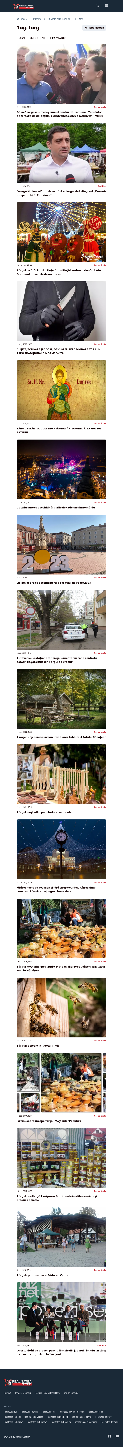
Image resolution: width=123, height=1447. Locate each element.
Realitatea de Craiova (13, 1422)
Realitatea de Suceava (37, 1422)
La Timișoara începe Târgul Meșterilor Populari (49, 1121)
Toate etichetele (96, 27)
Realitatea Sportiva (29, 1411)
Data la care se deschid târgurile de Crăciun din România (56, 507)
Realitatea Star (48, 1411)
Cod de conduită (71, 1393)
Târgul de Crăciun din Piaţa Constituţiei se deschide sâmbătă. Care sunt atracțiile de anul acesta (59, 272)
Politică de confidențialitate (47, 1393)
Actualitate (100, 107)
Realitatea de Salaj (12, 1417)
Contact (7, 1393)
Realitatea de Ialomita (81, 1417)
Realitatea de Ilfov (103, 1417)
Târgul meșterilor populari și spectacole (44, 812)
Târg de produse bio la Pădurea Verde (42, 1275)
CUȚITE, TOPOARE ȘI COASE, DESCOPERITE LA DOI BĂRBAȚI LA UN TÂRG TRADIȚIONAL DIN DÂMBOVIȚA (59, 351)
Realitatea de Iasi (95, 1411)
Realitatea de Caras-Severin (71, 1411)
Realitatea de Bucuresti (57, 1417)
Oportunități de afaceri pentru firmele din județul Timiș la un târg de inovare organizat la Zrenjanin (61, 1352)
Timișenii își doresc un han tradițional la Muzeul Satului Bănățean (61, 737)
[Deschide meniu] (106, 6)
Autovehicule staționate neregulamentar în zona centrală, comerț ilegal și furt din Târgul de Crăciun (57, 660)
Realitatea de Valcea (34, 1417)
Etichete (37, 19)
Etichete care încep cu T (60, 19)
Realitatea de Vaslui (110, 1422)
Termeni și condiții (23, 1393)
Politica (102, 186)
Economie (100, 1345)
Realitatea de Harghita (61, 1422)
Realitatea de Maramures (86, 1422)
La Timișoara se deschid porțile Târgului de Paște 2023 (54, 583)
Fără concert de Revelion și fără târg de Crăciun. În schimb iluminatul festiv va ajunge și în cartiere (56, 889)
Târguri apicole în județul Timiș (38, 1046)
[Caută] (97, 6)
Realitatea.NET (10, 1411)
